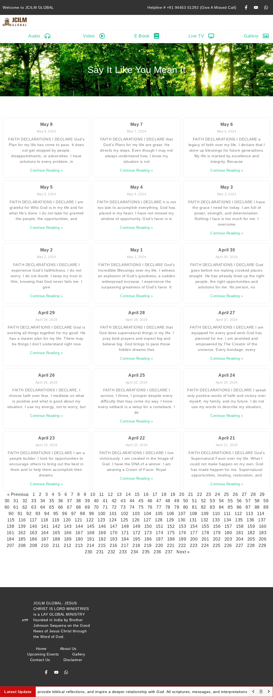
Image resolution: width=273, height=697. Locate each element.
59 (265, 501)
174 (159, 532)
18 (163, 494)
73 (123, 507)
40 (96, 501)
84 (221, 507)
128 (159, 520)
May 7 (136, 124)
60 (7, 507)
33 (33, 501)
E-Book (141, 36)
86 (239, 507)
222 (182, 545)
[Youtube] (256, 7)
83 (212, 507)
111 (227, 513)
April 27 (226, 312)
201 (205, 539)
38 (78, 501)
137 (262, 520)
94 (46, 513)
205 (251, 539)
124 (113, 520)
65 (51, 507)
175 (171, 532)
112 (238, 513)
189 (68, 539)
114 (260, 513)
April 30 (226, 250)
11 (101, 494)
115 (11, 520)
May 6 (226, 124)
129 (170, 520)
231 (100, 552)
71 (105, 507)
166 (68, 532)
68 (78, 507)
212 (67, 545)
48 (167, 501)
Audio (34, 36)
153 (182, 526)
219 (148, 545)
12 (110, 494)
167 (79, 532)
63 (33, 507)
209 (33, 545)
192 (102, 539)
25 (226, 494)
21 (190, 494)
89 (265, 507)
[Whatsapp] (266, 7)
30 (7, 501)
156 (217, 526)
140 (33, 526)
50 (185, 501)
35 (51, 501)
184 (10, 539)
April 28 (136, 312)
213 (79, 545)
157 (228, 526)
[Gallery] (266, 36)
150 (148, 526)
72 (114, 507)
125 (124, 520)
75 (140, 507)
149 (136, 526)
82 (203, 507)
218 (136, 545)
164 (45, 532)
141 (45, 526)
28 (253, 494)
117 (33, 520)
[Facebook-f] (246, 7)
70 (96, 507)
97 (73, 513)
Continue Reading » (46, 170)
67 (69, 507)
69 (87, 507)
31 (15, 501)
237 (169, 552)
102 (125, 513)
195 (136, 539)
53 (212, 501)
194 (125, 539)
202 (217, 539)
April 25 (136, 375)
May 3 (226, 187)
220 (159, 545)
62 (24, 507)
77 (158, 507)
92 (28, 513)
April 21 (226, 438)
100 (102, 513)
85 (230, 507)
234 (134, 552)
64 (42, 507)
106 (170, 513)
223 (194, 545)
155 (205, 526)
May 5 (46, 187)
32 (24, 501)
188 (56, 539)
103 (136, 513)
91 (20, 513)
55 (230, 501)
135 (239, 520)
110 (216, 513)
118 (44, 520)
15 (137, 494)
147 (114, 526)
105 (159, 513)
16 (145, 494)
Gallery (251, 36)
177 (194, 532)
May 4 (136, 187)
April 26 (46, 375)
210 (45, 545)
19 (172, 494)
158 (240, 526)
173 (148, 532)
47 (158, 501)
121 (78, 520)
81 (194, 507)
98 (82, 513)
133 (216, 520)
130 (182, 520)
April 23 (46, 438)
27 (244, 494)
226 (228, 545)
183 (263, 532)
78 (167, 507)
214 (90, 545)
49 (176, 501)
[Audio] (47, 36)
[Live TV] (211, 36)
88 (257, 507)
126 (136, 520)
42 (114, 501)
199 (182, 539)
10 (92, 494)
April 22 (136, 438)
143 (68, 526)
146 (102, 526)
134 (227, 520)
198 (171, 539)
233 (123, 552)
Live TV (196, 36)
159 (251, 526)
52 (203, 501)
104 (147, 513)
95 (55, 513)
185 (22, 539)
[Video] (102, 36)
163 (33, 532)
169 (102, 532)
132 (204, 520)
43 (123, 501)
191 (91, 539)
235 (146, 552)
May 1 (136, 250)
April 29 (46, 312)
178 (205, 532)
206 (263, 539)
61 (15, 507)
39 (87, 501)
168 (91, 532)
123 (101, 520)
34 (42, 501)
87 (248, 507)
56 (239, 501)
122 (90, 520)
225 (216, 545)
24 (217, 494)
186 (33, 539)
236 (157, 552)
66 (60, 507)
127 (147, 520)
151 (159, 526)
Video (89, 36)
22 (199, 494)
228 (251, 545)
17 (155, 494)
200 (194, 539)
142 (56, 526)
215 (102, 545)
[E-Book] (156, 36)
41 (105, 501)
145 (91, 526)
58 (257, 501)
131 (193, 520)
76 (149, 507)
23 (208, 494)
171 (125, 532)
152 (171, 526)
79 (176, 507)
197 (159, 539)
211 (56, 545)
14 (128, 494)
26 (235, 494)
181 (240, 532)
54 (221, 501)
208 (22, 545)
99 (91, 513)
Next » (183, 552)
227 (239, 545)
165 (56, 532)
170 (114, 532)
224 (205, 545)
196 (148, 539)
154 (194, 526)
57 (248, 501)
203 (228, 539)
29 (262, 494)
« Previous (18, 494)
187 (45, 539)
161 (10, 532)
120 (67, 520)
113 (249, 513)
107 (182, 513)
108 (193, 513)
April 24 (226, 375)
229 (262, 545)
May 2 (46, 250)
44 (132, 501)
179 (217, 532)
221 (171, 545)
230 (89, 552)
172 (136, 532)
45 (140, 501)
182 (251, 532)
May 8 (46, 124)
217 (125, 545)
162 (22, 532)
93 (38, 513)
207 (10, 545)
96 (64, 513)
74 (132, 507)
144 (79, 526)
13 (119, 494)
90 (11, 513)
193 (114, 539)
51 (194, 501)
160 (263, 526)
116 (22, 520)
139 (22, 526)
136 (250, 520)
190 (79, 539)
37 (69, 501)
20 (181, 494)
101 (113, 513)
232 (111, 552)
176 (182, 532)
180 (228, 532)
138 (10, 526)
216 (113, 545)
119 (55, 520)
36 (60, 501)
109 (205, 513)
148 (125, 526)
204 (240, 539)
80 (185, 507)
